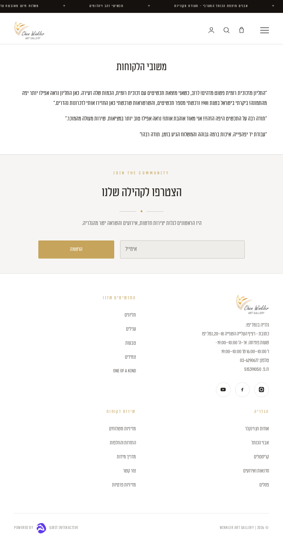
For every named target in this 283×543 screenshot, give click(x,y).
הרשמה (76, 249)
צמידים (130, 357)
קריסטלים (261, 457)
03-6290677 (249, 360)
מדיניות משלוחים (122, 429)
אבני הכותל (260, 443)
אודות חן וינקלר (257, 429)
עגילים (131, 329)
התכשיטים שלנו (119, 298)
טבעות (130, 343)
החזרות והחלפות (123, 443)
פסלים (264, 485)
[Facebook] (242, 389)
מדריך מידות (126, 457)
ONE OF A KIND (124, 371)
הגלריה (261, 411)
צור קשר (129, 471)
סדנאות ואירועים (256, 471)
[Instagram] (261, 389)
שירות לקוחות (121, 411)
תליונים (130, 315)
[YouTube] (223, 389)
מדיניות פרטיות (124, 485)
